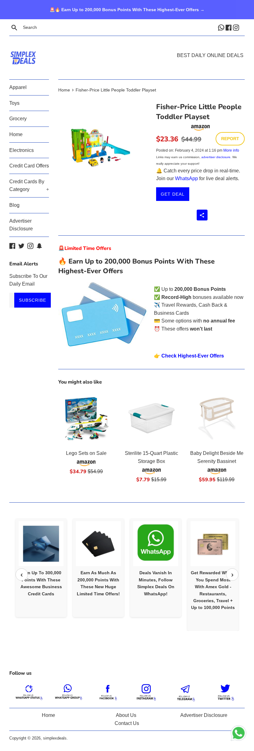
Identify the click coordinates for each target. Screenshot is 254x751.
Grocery (18, 118)
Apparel (18, 87)
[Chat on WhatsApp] (238, 734)
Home (16, 134)
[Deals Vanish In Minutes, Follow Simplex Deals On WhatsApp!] (155, 543)
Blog (14, 205)
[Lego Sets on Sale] (86, 418)
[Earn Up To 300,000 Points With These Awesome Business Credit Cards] (41, 543)
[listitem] (41, 567)
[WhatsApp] (222, 27)
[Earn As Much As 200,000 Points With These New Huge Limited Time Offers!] (98, 543)
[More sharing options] (202, 215)
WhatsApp (186, 178)
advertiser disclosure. (216, 157)
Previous (21, 574)
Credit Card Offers (29, 165)
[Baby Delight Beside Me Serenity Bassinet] (217, 418)
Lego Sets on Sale (86, 453)
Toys (14, 103)
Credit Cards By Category (29, 185)
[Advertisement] (127, 48)
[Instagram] (236, 27)
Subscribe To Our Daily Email (28, 280)
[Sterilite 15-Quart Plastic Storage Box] (152, 418)
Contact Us (127, 723)
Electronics (21, 150)
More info (231, 150)
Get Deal (173, 194)
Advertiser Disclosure (21, 225)
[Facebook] (229, 27)
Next (232, 574)
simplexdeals (55, 738)
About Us (126, 715)
